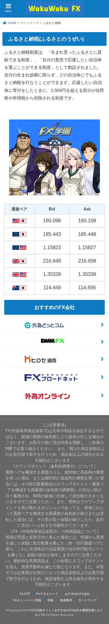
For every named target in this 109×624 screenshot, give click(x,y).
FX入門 (25, 593)
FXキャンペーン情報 (27, 600)
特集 (51, 600)
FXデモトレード (47, 593)
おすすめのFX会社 (77, 593)
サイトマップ (87, 600)
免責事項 (66, 600)
